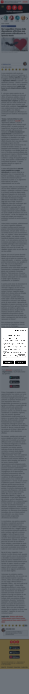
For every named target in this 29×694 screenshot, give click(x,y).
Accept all (20, 362)
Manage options (8, 362)
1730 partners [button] (12, 339)
